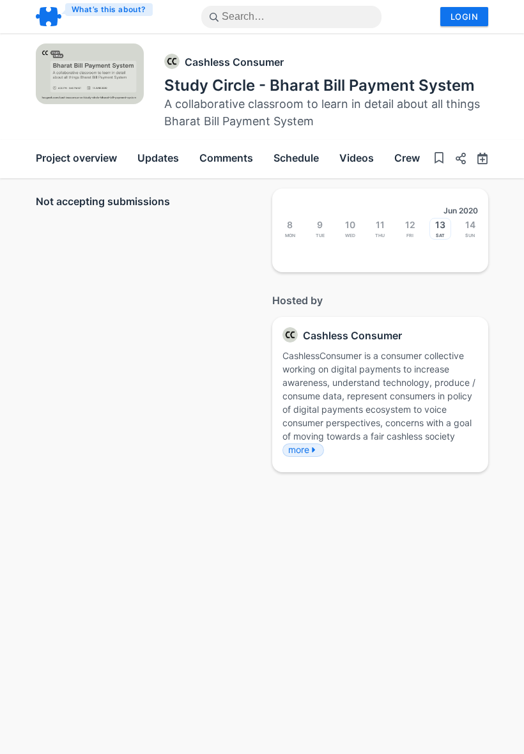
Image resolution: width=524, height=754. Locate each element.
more (298, 449)
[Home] (95, 16)
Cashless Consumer (234, 62)
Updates (158, 157)
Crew (407, 157)
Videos (356, 157)
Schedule (296, 157)
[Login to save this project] (439, 159)
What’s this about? (109, 9)
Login (464, 17)
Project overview (76, 157)
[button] (455, 160)
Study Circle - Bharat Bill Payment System (319, 85)
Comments (226, 157)
